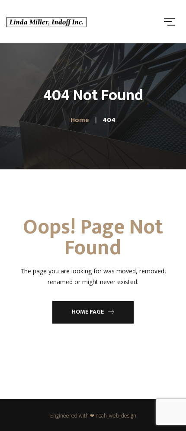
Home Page (88, 312)
